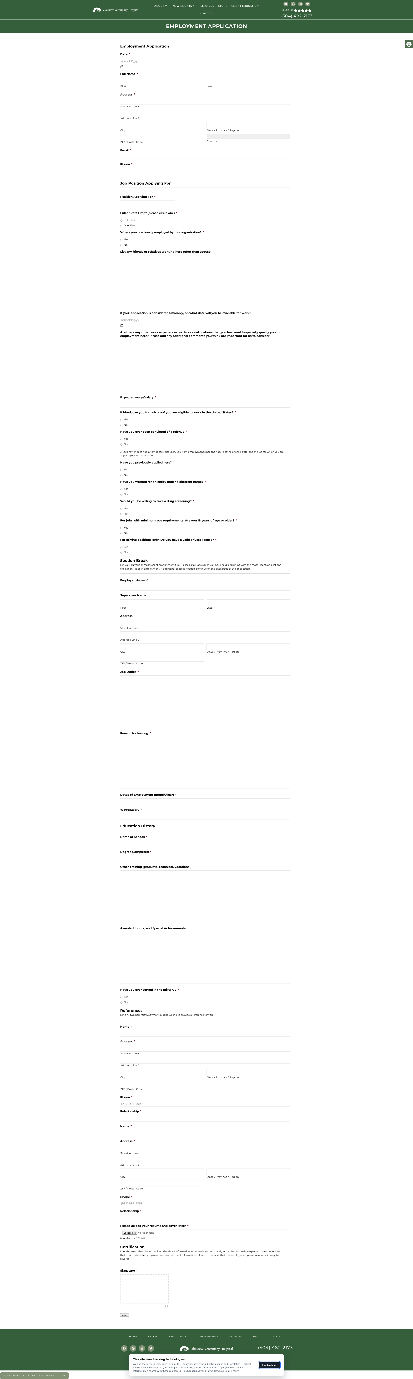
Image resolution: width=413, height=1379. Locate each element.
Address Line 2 (129, 118)
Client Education (245, 5)
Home (133, 1336)
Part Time (130, 225)
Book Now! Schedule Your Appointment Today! (34, 1375)
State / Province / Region (223, 130)
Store (222, 5)
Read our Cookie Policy (226, 1370)
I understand (269, 1365)
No (126, 244)
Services (207, 5)
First (123, 86)
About (159, 5)
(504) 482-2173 (296, 16)
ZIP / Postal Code (131, 142)
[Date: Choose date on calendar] (121, 66)
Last (209, 86)
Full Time (130, 220)
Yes (126, 239)
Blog (257, 1336)
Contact (206, 13)
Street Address (129, 106)
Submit (124, 1315)
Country (212, 141)
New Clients (182, 5)
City (122, 130)
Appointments (208, 1336)
